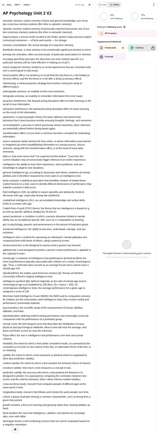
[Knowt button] (89, 4)
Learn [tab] (104, 5)
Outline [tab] (116, 5)
